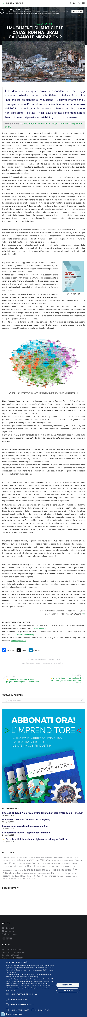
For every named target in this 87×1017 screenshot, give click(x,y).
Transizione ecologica (64, 876)
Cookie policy (10, 990)
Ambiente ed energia (19, 857)
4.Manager (6, 857)
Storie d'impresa (48, 876)
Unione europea (29, 878)
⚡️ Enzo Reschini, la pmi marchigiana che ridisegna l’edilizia (35, 839)
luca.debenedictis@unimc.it (29, 634)
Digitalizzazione (55, 860)
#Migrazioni (75, 123)
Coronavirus (59, 857)
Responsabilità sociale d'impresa (40, 873)
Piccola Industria (61, 869)
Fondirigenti (27, 863)
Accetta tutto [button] (68, 985)
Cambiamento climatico (34, 663)
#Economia (43, 23)
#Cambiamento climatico (34, 123)
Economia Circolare (68, 860)
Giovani (50, 863)
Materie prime (19, 870)
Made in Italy (70, 866)
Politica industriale (12, 873)
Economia (38, 659)
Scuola (74, 873)
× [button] (84, 961)
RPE (63, 663)
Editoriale (78, 860)
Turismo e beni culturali (10, 879)
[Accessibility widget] (3, 1014)
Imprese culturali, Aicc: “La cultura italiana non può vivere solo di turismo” (42, 813)
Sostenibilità (8, 876)
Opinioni (46, 870)
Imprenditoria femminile (62, 863)
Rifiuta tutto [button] (68, 990)
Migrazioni (57, 663)
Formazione (39, 863)
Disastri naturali (47, 663)
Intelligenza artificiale (23, 866)
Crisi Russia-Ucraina (8, 860)
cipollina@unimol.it (38, 628)
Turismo (74, 876)
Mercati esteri (32, 869)
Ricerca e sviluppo (61, 873)
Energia (5, 863)
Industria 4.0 (7, 866)
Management (8, 870)
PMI (75, 869)
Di (44, 659)
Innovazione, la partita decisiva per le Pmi (25, 826)
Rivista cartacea (8, 931)
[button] (30, 1014)
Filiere (20, 863)
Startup (37, 876)
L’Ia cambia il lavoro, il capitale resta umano (26, 832)
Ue (19, 878)
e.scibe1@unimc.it (18, 640)
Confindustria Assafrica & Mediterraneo (40, 857)
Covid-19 (69, 857)
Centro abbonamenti (9, 934)
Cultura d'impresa (25, 860)
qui (82, 614)
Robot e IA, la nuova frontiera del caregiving (26, 819)
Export (12, 863)
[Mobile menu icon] (83, 3)
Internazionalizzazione (44, 866)
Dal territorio (43, 860)
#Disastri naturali (58, 123)
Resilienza (25, 873)
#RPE (8, 126)
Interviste (60, 866)
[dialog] (43, 988)
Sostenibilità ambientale (23, 876)
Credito (75, 857)
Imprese (74, 863)
